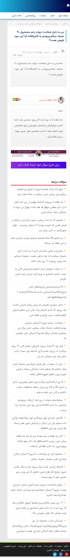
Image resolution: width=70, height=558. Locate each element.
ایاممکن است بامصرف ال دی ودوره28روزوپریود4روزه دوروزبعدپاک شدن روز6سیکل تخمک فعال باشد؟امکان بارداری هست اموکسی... (39, 526)
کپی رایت (22, 546)
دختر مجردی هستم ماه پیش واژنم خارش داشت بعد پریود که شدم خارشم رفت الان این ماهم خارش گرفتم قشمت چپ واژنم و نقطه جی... (39, 310)
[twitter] (55, 554)
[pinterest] (67, 554)
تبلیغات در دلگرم (35, 546)
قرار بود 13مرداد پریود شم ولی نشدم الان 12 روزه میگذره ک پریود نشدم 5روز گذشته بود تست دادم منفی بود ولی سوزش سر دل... (39, 351)
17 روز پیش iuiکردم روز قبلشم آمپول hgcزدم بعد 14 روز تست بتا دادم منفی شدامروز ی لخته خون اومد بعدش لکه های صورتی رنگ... (39, 508)
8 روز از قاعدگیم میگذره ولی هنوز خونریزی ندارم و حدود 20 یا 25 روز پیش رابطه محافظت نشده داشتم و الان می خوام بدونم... (39, 387)
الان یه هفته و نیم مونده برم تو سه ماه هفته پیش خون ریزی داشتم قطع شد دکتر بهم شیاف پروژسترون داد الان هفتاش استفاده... (41, 441)
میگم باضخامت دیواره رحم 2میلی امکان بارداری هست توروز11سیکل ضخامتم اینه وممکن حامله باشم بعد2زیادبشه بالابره (38, 490)
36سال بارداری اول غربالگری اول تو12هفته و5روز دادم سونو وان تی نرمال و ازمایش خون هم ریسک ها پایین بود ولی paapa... (39, 423)
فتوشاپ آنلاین (53, 550)
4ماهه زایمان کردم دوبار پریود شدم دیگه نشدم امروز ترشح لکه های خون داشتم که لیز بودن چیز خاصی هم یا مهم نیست (40, 472)
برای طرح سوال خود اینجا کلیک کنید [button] (39, 165)
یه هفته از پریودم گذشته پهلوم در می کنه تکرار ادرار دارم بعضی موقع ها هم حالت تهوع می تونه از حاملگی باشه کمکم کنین (39, 207)
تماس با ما (48, 546)
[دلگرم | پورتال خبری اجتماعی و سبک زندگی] (66, 6)
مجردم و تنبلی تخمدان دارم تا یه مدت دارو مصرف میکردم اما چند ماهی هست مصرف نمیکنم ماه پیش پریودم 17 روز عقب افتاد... (40, 256)
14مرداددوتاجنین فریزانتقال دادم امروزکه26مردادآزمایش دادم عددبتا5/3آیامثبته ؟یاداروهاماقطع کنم (41, 292)
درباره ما (58, 546)
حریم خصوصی (10, 546)
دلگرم (66, 546)
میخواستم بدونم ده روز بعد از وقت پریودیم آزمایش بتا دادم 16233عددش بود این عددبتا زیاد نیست (40, 405)
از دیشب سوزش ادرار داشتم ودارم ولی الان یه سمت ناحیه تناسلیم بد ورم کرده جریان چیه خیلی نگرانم (40, 274)
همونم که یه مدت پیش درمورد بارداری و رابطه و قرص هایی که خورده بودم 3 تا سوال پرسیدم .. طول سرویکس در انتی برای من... (39, 225)
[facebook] (61, 554)
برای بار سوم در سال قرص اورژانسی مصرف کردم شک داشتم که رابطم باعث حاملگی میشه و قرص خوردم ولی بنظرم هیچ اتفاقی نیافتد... (39, 369)
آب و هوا (65, 550)
